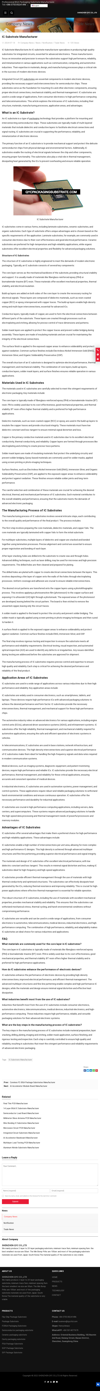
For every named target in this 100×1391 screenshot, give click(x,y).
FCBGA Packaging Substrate (14, 1326)
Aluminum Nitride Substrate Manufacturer (21, 1147)
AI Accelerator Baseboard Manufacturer (20, 1138)
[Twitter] (48, 1382)
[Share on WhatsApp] (93, 1071)
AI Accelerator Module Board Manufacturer (28, 1086)
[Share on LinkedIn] (90, 1071)
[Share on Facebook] (84, 1071)
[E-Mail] (56, 1382)
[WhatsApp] (53, 1382)
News (41, 24)
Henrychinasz (64, 1326)
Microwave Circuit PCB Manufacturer (19, 1128)
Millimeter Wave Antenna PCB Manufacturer (22, 1118)
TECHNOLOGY (58, 1290)
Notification (60, 24)
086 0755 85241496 (16, 4)
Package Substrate (10, 1321)
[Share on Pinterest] (96, 1071)
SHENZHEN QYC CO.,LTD (49, 1375)
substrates (29, 79)
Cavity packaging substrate (14, 1339)
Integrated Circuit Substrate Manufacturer (21, 1133)
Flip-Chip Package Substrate (14, 1317)
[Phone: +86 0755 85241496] (98, 350)
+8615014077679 (70, 1330)
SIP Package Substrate (12, 1352)
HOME (54, 1277)
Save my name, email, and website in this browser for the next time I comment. (31, 1196)
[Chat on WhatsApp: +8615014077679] (98, 354)
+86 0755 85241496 (67, 1317)
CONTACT (56, 1295)
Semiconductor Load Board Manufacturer (21, 1113)
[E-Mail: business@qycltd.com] (98, 359)
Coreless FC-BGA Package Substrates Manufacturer (32, 1082)
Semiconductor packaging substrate (18, 1330)
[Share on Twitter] (87, 1071)
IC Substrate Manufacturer (20, 1060)
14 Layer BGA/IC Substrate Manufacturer (21, 1108)
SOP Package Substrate (12, 1348)
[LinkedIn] (51, 1382)
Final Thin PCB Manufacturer (15, 1103)
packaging (34, 118)
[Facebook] (45, 1382)
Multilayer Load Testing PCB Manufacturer (21, 1143)
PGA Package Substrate (12, 1344)
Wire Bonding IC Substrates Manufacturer (21, 1123)
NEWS (54, 1286)
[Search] (11, 12)
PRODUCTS (57, 1281)
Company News (19, 24)
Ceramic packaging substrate (14, 1335)
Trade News (84, 24)
